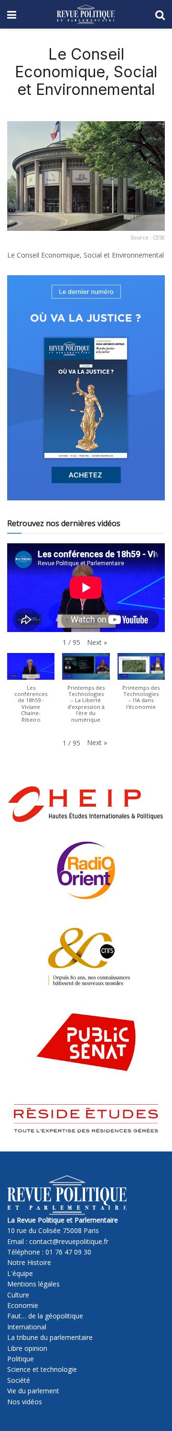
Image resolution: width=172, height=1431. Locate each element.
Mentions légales (33, 1283)
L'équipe (20, 1273)
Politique (20, 1358)
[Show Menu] (11, 14)
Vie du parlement (33, 1390)
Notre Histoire (29, 1262)
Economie (22, 1305)
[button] (97, 642)
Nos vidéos (24, 1401)
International (26, 1326)
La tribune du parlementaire (50, 1337)
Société (18, 1380)
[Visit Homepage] (86, 14)
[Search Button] (160, 14)
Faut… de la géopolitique (45, 1315)
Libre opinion (27, 1348)
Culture (18, 1294)
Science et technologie (42, 1369)
